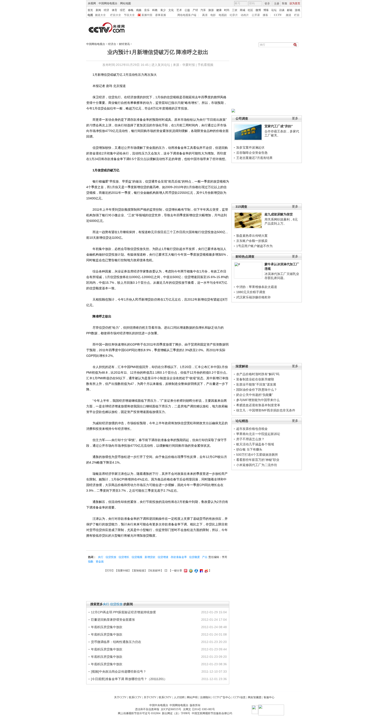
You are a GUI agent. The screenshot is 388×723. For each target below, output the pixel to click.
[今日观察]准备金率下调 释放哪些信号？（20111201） (129, 679)
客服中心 (269, 697)
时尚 (226, 10)
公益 (187, 10)
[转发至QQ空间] (190, 570)
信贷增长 (124, 557)
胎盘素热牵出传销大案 (252, 235)
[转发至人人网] (195, 570)
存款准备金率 (179, 557)
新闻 (98, 10)
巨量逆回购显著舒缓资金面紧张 (113, 619)
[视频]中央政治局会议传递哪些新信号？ (118, 671)
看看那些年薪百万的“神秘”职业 (257, 460)
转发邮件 (155, 570)
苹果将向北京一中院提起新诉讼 (258, 434)
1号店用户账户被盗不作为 (254, 246)
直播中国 (146, 15)
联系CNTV (165, 697)
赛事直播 (160, 15)
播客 (265, 15)
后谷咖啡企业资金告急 (252, 152)
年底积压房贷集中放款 (106, 627)
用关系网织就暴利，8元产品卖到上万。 (281, 221)
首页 (90, 10)
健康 (219, 10)
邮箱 (289, 10)
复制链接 (139, 570)
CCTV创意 (239, 697)
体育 (114, 10)
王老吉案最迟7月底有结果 (254, 158)
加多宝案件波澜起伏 (250, 147)
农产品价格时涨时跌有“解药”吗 (257, 374)
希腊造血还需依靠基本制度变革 (258, 405)
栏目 (297, 15)
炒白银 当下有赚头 (249, 449)
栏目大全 (115, 15)
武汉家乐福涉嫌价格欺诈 (253, 297)
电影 (213, 15)
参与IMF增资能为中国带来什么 (258, 400)
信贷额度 (194, 557)
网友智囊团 (254, 697)
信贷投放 (111, 557)
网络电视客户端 (186, 15)
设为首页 (294, 3)
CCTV (278, 15)
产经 (195, 10)
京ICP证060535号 (171, 709)
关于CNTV (150, 697)
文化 (171, 10)
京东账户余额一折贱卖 (252, 241)
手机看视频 (205, 65)
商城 (242, 10)
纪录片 (234, 15)
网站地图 (125, 3)
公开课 (256, 15)
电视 (90, 15)
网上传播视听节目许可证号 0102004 (139, 713)
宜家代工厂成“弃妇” (279, 126)
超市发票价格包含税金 (252, 429)
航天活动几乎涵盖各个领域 (255, 444)
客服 (284, 3)
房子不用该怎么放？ (250, 439)
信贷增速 (163, 557)
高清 (204, 15)
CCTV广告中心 (222, 697)
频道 (288, 15)
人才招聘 (179, 697)
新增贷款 (150, 557)
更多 (295, 118)
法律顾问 (205, 697)
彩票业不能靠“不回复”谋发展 (256, 384)
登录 (267, 3)
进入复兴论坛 (160, 65)
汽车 (203, 10)
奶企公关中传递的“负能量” (254, 395)
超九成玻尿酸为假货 (279, 214)
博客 (266, 10)
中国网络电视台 (108, 3)
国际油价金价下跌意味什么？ (256, 389)
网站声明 (192, 697)
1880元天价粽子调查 (250, 292)
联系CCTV (135, 697)
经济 (106, 10)
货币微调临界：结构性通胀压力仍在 (116, 642)
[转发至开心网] (185, 570)
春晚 (130, 10)
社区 (250, 10)
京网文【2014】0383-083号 (199, 709)
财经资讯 (124, 44)
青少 (163, 10)
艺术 (179, 10)
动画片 (245, 15)
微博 (258, 10)
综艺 (122, 10)
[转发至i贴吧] (201, 570)
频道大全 (100, 15)
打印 (109, 570)
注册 (276, 3)
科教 (155, 10)
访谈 (281, 10)
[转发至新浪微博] (205, 570)
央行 (100, 557)
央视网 (92, 3)
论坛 (274, 10)
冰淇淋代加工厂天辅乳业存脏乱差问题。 (282, 276)
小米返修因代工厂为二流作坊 (256, 465)
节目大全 (129, 15)
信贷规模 (137, 557)
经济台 (112, 44)
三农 (234, 10)
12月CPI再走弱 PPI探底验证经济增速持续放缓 (123, 612)
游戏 (297, 10)
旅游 (211, 10)
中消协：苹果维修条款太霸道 (256, 287)
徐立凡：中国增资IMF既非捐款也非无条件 (265, 410)
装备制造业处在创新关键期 (255, 379)
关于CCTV (120, 697)
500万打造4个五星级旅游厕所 (257, 454)
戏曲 (138, 10)
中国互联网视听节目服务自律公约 (212, 713)
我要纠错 (122, 570)
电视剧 (223, 15)
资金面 (100, 561)
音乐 (147, 10)
